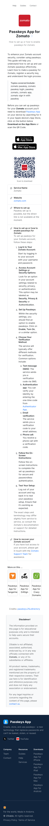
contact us (14, 704)
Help (14, 5)
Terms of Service (26, 820)
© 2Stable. (8, 816)
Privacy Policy (10, 820)
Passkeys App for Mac (38, 777)
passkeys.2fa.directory (29, 609)
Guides (23, 5)
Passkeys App (33, 111)
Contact (33, 5)
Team (6, 753)
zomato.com (20, 200)
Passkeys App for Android (38, 788)
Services (23, 762)
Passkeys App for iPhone (38, 756)
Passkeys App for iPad (38, 767)
